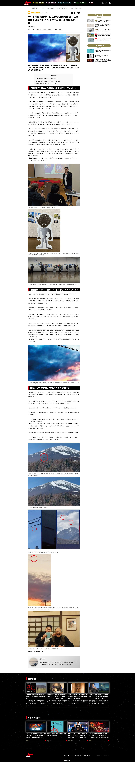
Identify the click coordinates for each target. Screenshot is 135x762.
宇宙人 (45, 29)
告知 (92, 3)
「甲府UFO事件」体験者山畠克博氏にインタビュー (47, 79)
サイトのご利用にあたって (67, 755)
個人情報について (78, 755)
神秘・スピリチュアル (65, 3)
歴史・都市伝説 (52, 3)
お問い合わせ (87, 755)
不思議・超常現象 (39, 3)
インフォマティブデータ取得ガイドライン (100, 755)
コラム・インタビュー (81, 3)
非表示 (54, 75)
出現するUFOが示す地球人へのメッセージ (45, 83)
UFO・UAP (39, 29)
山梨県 (49, 29)
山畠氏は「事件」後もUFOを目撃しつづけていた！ (47, 81)
